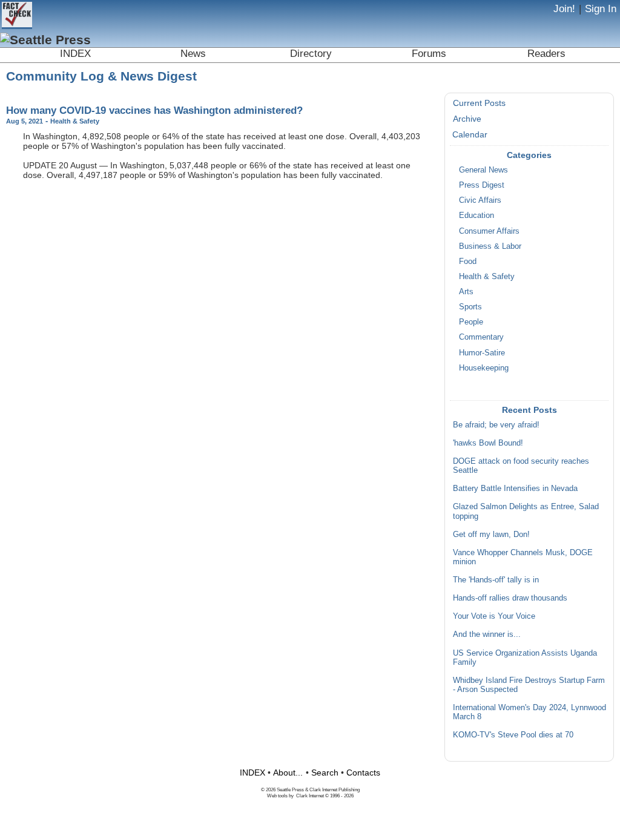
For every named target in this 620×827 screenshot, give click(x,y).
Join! (564, 9)
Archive (467, 119)
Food (468, 261)
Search (324, 772)
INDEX (75, 53)
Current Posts (479, 103)
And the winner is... (487, 634)
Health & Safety (487, 276)
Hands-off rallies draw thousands (510, 598)
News (193, 53)
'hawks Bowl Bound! (488, 443)
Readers (546, 53)
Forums (429, 53)
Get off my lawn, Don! (491, 534)
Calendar (469, 134)
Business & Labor (490, 246)
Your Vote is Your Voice (494, 616)
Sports (470, 307)
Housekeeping (484, 368)
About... (288, 772)
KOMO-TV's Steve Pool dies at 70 (513, 735)
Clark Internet (310, 795)
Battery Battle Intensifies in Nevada (515, 488)
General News (483, 170)
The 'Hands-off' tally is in (496, 580)
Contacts (363, 772)
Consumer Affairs (489, 231)
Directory (311, 53)
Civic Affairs (480, 200)
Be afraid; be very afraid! (496, 425)
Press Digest (481, 185)
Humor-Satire (482, 353)
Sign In (600, 9)
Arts (466, 292)
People (471, 322)
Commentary (481, 337)
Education (476, 215)
